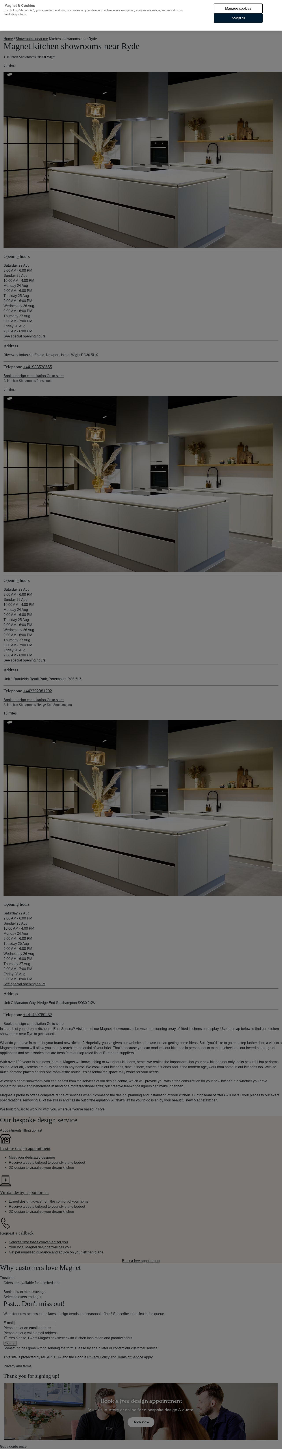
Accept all (238, 18)
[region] (141, 15)
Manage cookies (238, 8)
